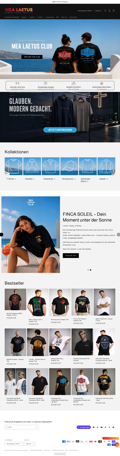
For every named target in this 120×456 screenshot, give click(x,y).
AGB (66, 450)
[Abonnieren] (36, 427)
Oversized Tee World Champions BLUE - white (15, 399)
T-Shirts (10, 179)
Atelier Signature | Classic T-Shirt (104, 319)
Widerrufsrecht (74, 450)
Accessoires (67, 179)
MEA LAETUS (13, 450)
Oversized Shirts (85, 180)
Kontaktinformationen (58, 450)
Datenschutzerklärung (36, 450)
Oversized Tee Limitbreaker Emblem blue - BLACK (59, 400)
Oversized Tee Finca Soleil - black (104, 399)
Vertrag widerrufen (60, 454)
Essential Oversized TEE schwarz (81, 359)
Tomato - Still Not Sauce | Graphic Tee (37, 360)
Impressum (47, 450)
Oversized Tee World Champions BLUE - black (104, 359)
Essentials (48, 179)
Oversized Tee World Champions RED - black (37, 399)
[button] (25, 17)
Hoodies (29, 179)
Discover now (71, 255)
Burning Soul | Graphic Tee (60, 319)
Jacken (102, 179)
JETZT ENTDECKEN (60, 129)
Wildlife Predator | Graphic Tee (15, 360)
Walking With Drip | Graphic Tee (57, 359)
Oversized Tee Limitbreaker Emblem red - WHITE (82, 400)
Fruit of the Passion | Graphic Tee (80, 319)
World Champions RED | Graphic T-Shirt (14, 314)
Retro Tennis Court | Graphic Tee (35, 320)
